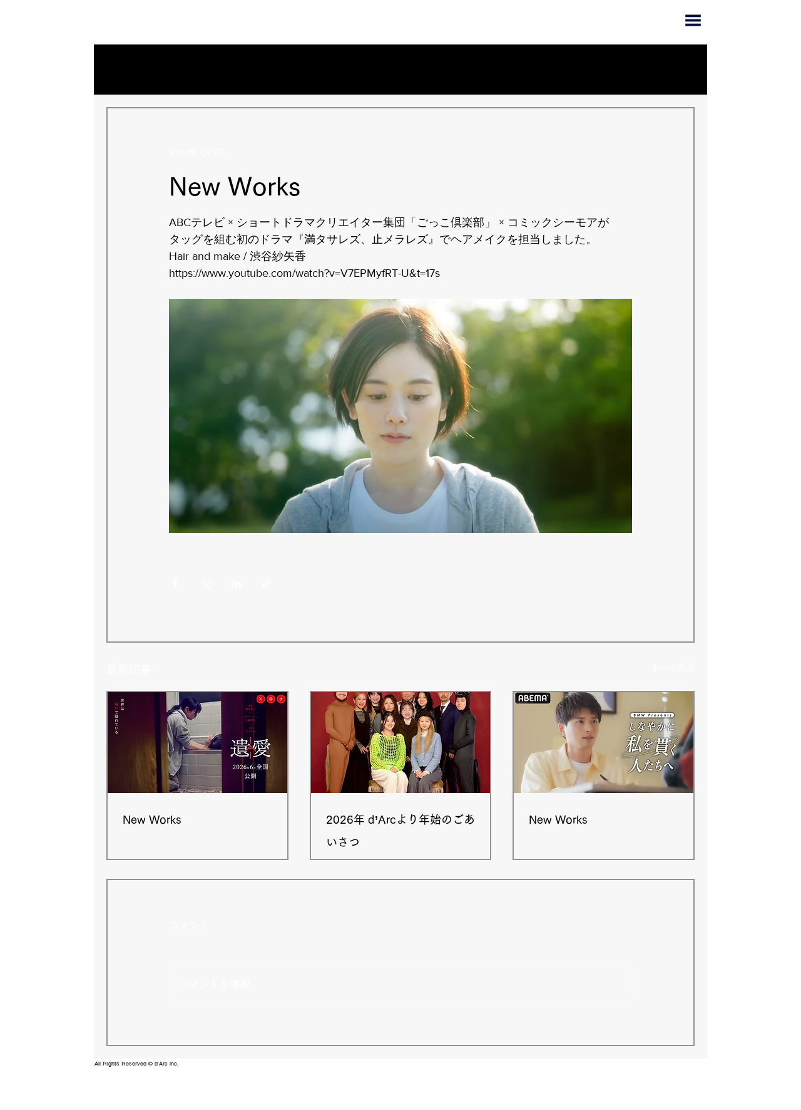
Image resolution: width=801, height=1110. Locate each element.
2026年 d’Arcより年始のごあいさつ (400, 831)
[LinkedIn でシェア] (236, 583)
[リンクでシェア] (267, 583)
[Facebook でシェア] (175, 583)
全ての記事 (151, 69)
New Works (152, 819)
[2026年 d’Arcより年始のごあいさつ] (401, 742)
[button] (679, 70)
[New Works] (197, 742)
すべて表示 (673, 668)
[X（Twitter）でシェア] (206, 583)
